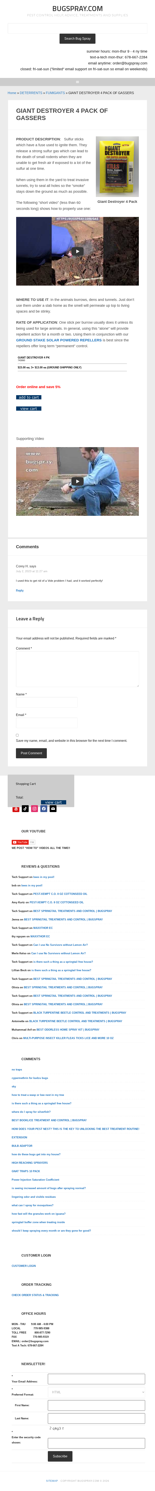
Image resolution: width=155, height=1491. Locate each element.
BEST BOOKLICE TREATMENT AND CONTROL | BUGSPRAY (49, 1120)
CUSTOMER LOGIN (24, 1265)
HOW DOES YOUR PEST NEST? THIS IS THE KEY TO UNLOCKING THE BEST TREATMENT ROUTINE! (75, 1128)
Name (21, 694)
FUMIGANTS (55, 93)
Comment (24, 648)
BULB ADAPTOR (22, 1145)
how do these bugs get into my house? (36, 1154)
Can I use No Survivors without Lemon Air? (60, 944)
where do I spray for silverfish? (31, 1111)
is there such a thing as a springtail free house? (63, 961)
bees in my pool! (43, 877)
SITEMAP (52, 1481)
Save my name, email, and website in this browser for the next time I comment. (71, 740)
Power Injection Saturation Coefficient (35, 1179)
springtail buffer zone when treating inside (38, 1222)
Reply (20, 590)
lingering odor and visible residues (34, 1196)
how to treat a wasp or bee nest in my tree (38, 1094)
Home (12, 93)
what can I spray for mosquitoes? (32, 1205)
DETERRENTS (31, 93)
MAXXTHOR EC (43, 927)
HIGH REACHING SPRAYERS (30, 1162)
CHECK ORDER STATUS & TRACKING (35, 1295)
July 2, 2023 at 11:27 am (31, 571)
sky (14, 1086)
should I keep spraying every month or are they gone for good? (51, 1230)
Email (21, 715)
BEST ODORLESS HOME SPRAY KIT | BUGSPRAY (68, 1029)
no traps (17, 1069)
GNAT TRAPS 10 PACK (26, 1171)
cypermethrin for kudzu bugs (30, 1078)
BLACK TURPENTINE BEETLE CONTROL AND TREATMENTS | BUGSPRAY (79, 1012)
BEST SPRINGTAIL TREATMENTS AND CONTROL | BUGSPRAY (72, 911)
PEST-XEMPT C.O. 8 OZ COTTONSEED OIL (60, 893)
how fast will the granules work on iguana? (39, 1213)
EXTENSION (19, 1137)
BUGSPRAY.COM (77, 8)
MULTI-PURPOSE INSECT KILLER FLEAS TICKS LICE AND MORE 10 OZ (68, 1038)
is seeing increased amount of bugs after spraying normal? (49, 1188)
